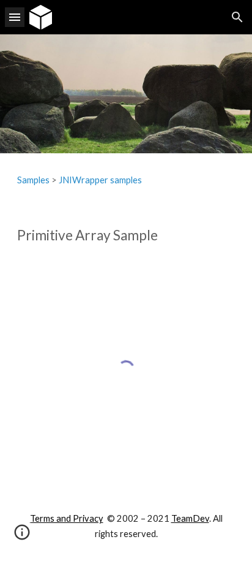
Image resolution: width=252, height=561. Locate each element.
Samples (33, 180)
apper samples (113, 180)
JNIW (70, 180)
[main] (126, 180)
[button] (14, 17)
